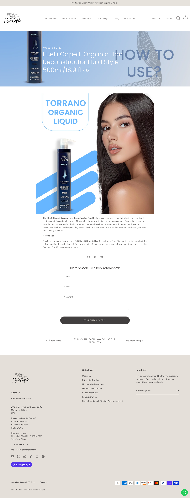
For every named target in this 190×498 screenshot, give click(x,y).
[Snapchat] (37, 456)
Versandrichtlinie (90, 392)
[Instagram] (18, 456)
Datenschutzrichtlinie (92, 388)
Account (169, 18)
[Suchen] (178, 18)
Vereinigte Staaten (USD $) (21, 482)
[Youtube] (12, 456)
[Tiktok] (30, 456)
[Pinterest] (43, 456)
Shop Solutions (50, 18)
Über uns (86, 376)
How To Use (129, 18)
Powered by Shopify (37, 489)
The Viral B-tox (69, 18)
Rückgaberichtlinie (90, 380)
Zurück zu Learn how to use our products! (95, 341)
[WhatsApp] (24, 456)
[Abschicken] (177, 390)
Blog (117, 18)
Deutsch (156, 18)
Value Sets (86, 18)
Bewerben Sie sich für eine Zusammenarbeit (102, 401)
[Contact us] (184, 492)
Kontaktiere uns (89, 396)
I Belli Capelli (23, 489)
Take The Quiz (102, 18)
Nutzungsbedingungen (93, 384)
